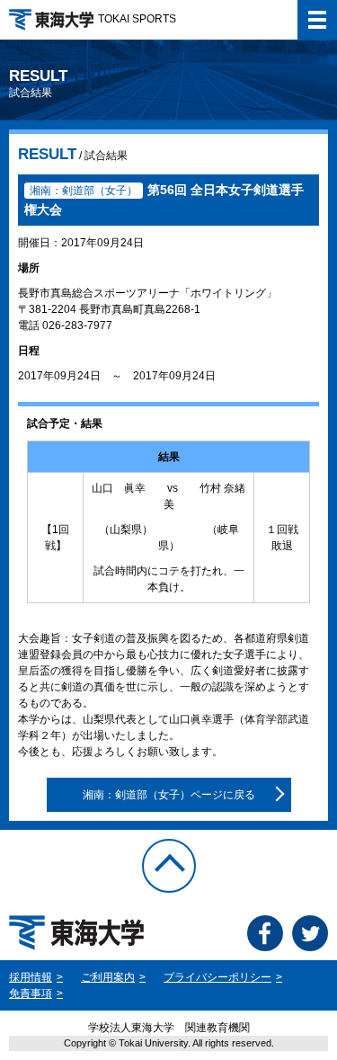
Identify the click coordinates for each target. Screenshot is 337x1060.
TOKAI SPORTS (137, 19)
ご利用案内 (108, 977)
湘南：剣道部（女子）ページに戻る (169, 794)
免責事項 (30, 993)
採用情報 (30, 977)
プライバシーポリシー (217, 977)
